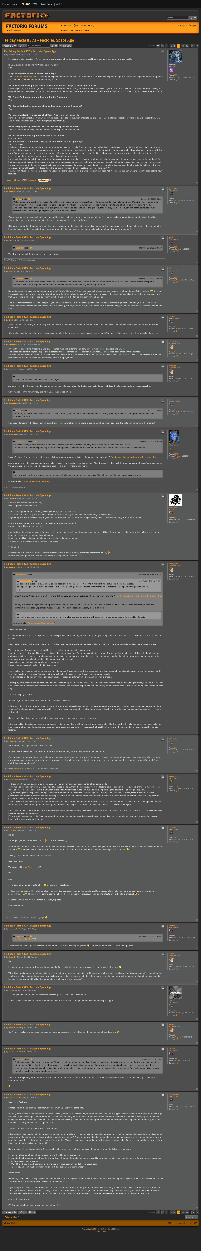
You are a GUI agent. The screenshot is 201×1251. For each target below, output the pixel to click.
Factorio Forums (26, 26)
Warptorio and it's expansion (36, 481)
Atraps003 (173, 188)
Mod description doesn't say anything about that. (134, 457)
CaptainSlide (174, 1094)
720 (175, 75)
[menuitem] (79, 26)
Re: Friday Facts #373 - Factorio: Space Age (30, 51)
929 (175, 247)
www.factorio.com (13, 30)
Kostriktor (173, 508)
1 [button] (166, 45)
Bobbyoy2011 (174, 341)
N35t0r (171, 317)
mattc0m (172, 1024)
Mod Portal (47, 4)
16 (175, 327)
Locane (172, 1001)
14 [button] (193, 45)
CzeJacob (172, 827)
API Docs (61, 4)
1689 (176, 786)
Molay (18, 411)
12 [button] (187, 45)
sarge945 (20, 1059)
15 (175, 1104)
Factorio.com (9, 4)
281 (175, 1058)
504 (175, 936)
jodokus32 (173, 776)
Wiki (35, 4)
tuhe (170, 268)
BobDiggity (7, 487)
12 (175, 837)
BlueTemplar (173, 444)
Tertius (19, 199)
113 (175, 278)
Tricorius (172, 1048)
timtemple (173, 366)
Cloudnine (173, 400)
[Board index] (27, 15)
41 (175, 518)
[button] (158, 46)
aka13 (171, 237)
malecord (172, 738)
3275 (176, 454)
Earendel (172, 64)
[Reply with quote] (163, 51)
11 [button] (183, 45)
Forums (25, 4)
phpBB (92, 1229)
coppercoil (173, 925)
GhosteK (172, 954)
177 (175, 748)
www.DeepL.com (31, 867)
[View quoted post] (29, 199)
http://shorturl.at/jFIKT (27, 76)
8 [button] (171, 45)
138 (175, 198)
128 (175, 1011)
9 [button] (174, 45)
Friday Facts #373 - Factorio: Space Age (39, 40)
